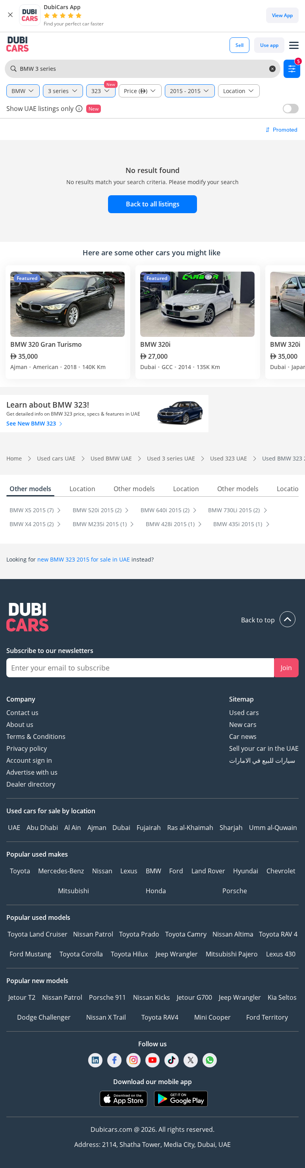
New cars (243, 724)
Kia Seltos (282, 997)
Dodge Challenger (44, 1017)
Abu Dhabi (42, 827)
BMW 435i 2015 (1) (238, 524)
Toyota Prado (139, 934)
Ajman (96, 827)
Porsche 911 (107, 997)
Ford (176, 871)
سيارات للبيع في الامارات (262, 760)
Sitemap (241, 699)
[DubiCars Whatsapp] (210, 1060)
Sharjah (231, 827)
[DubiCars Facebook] (114, 1060)
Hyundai (245, 871)
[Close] (10, 15)
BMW (153, 871)
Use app (269, 45)
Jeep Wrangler (177, 954)
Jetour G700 (194, 997)
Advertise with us (32, 772)
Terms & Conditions (36, 736)
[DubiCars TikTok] (172, 1060)
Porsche (234, 890)
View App (282, 15)
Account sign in (29, 760)
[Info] (79, 109)
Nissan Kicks (151, 997)
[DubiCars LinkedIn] (95, 1060)
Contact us (22, 712)
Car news (243, 736)
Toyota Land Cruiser (38, 934)
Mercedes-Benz (61, 871)
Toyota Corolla (81, 954)
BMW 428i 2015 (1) (171, 524)
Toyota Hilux (129, 954)
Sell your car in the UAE (264, 748)
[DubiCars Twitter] (190, 1060)
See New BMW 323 (32, 423)
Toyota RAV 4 (278, 934)
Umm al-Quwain (273, 827)
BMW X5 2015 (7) (32, 510)
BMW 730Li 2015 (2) (234, 510)
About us (19, 724)
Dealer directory (30, 784)
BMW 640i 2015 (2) (166, 510)
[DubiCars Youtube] (152, 1060)
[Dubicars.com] (152, 618)
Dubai (121, 827)
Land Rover (208, 871)
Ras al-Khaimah (190, 827)
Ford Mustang (30, 954)
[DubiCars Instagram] (133, 1060)
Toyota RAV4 (159, 1017)
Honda (156, 890)
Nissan (102, 871)
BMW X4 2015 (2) (32, 524)
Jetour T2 (21, 997)
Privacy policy (26, 748)
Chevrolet (280, 871)
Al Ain (72, 827)
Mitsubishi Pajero (232, 954)
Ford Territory (267, 1017)
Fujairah (149, 827)
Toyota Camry (186, 934)
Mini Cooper (212, 1017)
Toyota (20, 871)
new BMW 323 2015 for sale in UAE (83, 559)
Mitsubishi (73, 890)
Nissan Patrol (93, 934)
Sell (239, 45)
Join (286, 667)
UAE (14, 827)
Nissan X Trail (106, 1017)
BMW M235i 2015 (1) (100, 524)
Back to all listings (153, 204)
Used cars (244, 712)
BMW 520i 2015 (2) (98, 510)
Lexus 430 (280, 954)
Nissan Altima (232, 934)
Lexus (128, 871)
